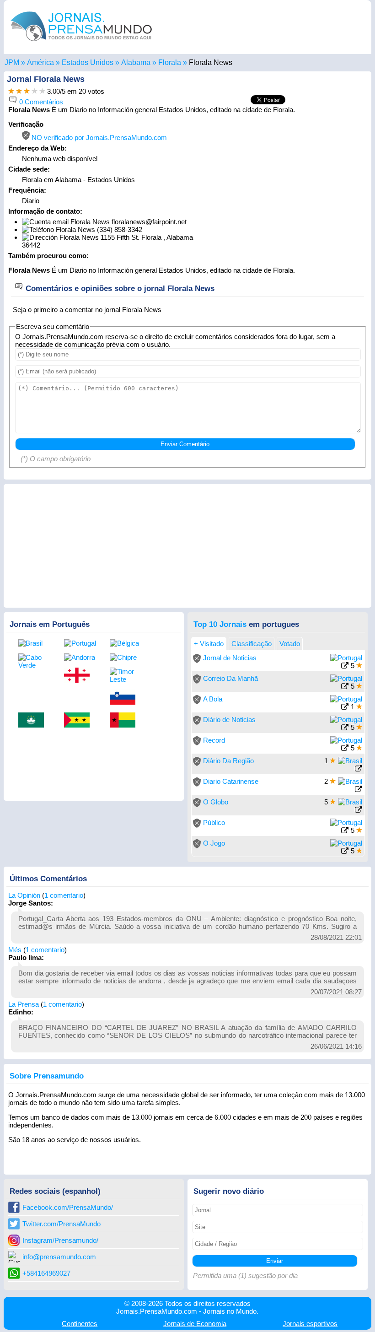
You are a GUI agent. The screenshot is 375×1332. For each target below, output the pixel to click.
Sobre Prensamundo (47, 1076)
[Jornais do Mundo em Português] (81, 43)
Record (214, 740)
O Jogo (214, 843)
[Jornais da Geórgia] (80, 676)
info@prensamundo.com (59, 1257)
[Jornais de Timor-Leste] (125, 675)
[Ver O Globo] (358, 810)
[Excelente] (42, 91)
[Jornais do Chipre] (125, 657)
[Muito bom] (35, 91)
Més (14, 950)
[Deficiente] (11, 91)
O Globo (215, 802)
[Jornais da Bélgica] (125, 643)
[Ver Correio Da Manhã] (344, 687)
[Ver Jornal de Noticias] (344, 666)
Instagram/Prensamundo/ (60, 1240)
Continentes (79, 1323)
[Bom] (27, 91)
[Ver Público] (344, 831)
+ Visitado (209, 643)
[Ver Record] (344, 749)
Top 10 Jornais (219, 624)
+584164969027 (46, 1273)
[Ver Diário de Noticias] (344, 728)
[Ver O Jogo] (344, 852)
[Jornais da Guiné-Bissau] (125, 720)
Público (214, 822)
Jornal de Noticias (230, 658)
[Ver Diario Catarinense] (358, 790)
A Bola (212, 699)
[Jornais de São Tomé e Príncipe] (80, 720)
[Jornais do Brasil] (34, 643)
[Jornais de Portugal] (80, 643)
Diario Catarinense (230, 781)
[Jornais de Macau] (34, 720)
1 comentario (63, 895)
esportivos (310, 1323)
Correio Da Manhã (230, 678)
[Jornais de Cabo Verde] (34, 661)
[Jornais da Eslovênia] (125, 698)
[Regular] (19, 91)
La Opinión (24, 895)
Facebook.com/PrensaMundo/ (67, 1207)
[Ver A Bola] (344, 708)
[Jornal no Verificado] (197, 660)
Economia (194, 1323)
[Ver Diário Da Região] (358, 769)
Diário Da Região (228, 761)
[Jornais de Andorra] (80, 657)
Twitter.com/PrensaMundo (61, 1224)
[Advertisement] (290, 177)
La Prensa (23, 1004)
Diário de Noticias (229, 719)
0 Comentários (40, 102)
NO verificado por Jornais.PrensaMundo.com (98, 137)
